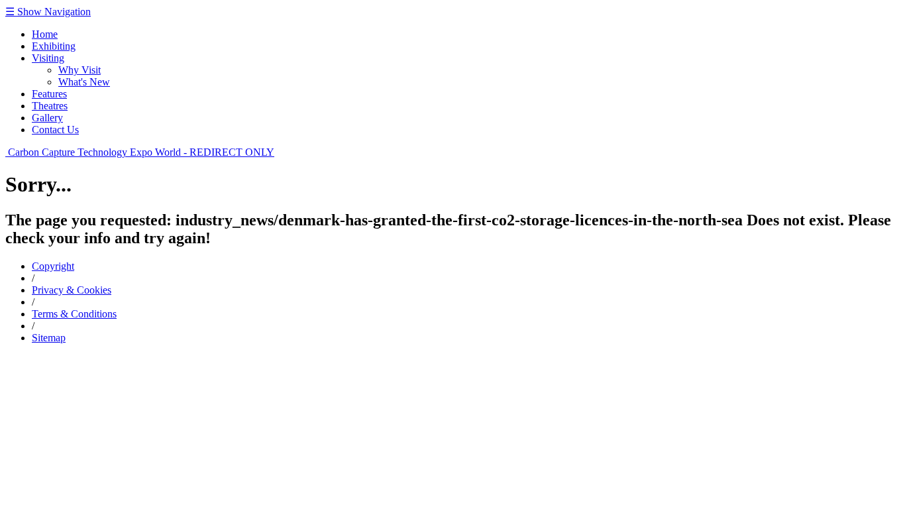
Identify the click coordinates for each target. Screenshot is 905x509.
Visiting (48, 58)
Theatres (50, 105)
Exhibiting (54, 46)
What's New (84, 81)
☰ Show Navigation (48, 11)
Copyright (53, 266)
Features (49, 93)
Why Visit (79, 70)
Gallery (47, 117)
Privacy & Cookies (71, 290)
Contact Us (55, 129)
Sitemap (49, 337)
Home (45, 34)
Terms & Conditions (74, 313)
